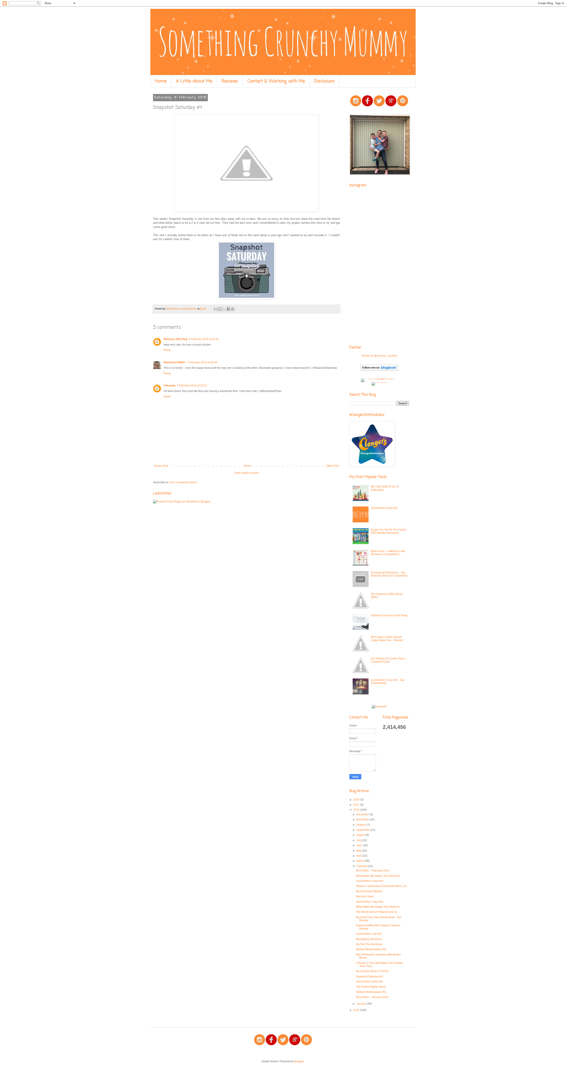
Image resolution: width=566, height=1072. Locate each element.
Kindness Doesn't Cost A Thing (389, 615)
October (361, 824)
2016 (356, 809)
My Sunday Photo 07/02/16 (372, 971)
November (363, 819)
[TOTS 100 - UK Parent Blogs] (379, 378)
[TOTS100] (379, 382)
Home (161, 81)
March (360, 860)
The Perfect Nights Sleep (371, 986)
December (363, 814)
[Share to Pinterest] (232, 309)
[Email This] (216, 309)
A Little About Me (194, 81)
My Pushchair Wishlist (369, 891)
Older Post (332, 465)
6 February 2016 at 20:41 (204, 339)
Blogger (299, 1061)
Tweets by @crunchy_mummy (379, 355)
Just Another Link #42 (369, 933)
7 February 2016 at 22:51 (192, 385)
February (362, 866)
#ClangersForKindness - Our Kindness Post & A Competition (389, 574)
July (359, 840)
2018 (356, 799)
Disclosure (324, 81)
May (359, 850)
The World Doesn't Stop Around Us (377, 911)
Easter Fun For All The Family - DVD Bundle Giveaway (389, 531)
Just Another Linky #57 (384, 508)
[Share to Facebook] (228, 309)
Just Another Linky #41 (369, 981)
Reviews (230, 81)
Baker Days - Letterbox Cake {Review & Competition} (388, 553)
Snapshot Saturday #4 (369, 976)
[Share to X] (224, 309)
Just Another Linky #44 (369, 881)
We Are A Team (365, 896)
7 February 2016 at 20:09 (202, 362)
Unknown (169, 385)
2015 (356, 1010)
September (363, 829)
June (359, 845)
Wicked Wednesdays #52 (371, 949)
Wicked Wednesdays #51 (371, 992)
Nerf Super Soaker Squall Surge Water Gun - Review (387, 638)
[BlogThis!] (220, 309)
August (360, 835)
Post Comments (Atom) (183, 482)
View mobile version (246, 472)
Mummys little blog (175, 339)
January (361, 1003)
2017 (356, 804)
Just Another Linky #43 (369, 901)
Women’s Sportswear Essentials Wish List (381, 886)
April (359, 855)
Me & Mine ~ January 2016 (372, 997)
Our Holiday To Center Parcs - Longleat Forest (389, 660)
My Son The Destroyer (369, 944)
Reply (167, 350)
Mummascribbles (174, 362)
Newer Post (161, 465)
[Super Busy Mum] (246, 298)
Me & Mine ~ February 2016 (372, 870)
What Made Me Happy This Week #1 (378, 906)
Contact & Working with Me (276, 81)
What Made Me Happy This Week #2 (378, 875)
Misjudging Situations (369, 939)
